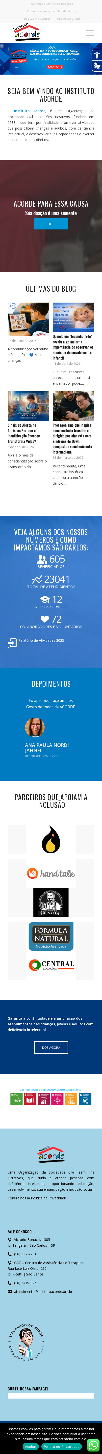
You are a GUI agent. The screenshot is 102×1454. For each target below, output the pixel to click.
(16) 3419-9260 (26, 1282)
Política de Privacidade (49, 1198)
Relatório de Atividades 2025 (41, 640)
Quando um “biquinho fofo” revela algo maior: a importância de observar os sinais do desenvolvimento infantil (73, 346)
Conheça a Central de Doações (52, 3)
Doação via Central (37, 18)
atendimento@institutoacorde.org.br (43, 1291)
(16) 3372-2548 (26, 1254)
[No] (95, 1438)
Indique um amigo (68, 18)
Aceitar (30, 1447)
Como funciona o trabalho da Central (52, 11)
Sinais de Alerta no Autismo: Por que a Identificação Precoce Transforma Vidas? (24, 433)
